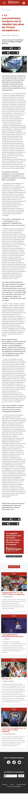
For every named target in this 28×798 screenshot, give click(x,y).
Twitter (15, 48)
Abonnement (9, 556)
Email (4, 52)
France (9, 10)
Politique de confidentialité (14, 787)
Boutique (4, 785)
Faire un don (18, 556)
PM (5, 35)
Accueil (3, 10)
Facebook (5, 48)
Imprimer (13, 52)
